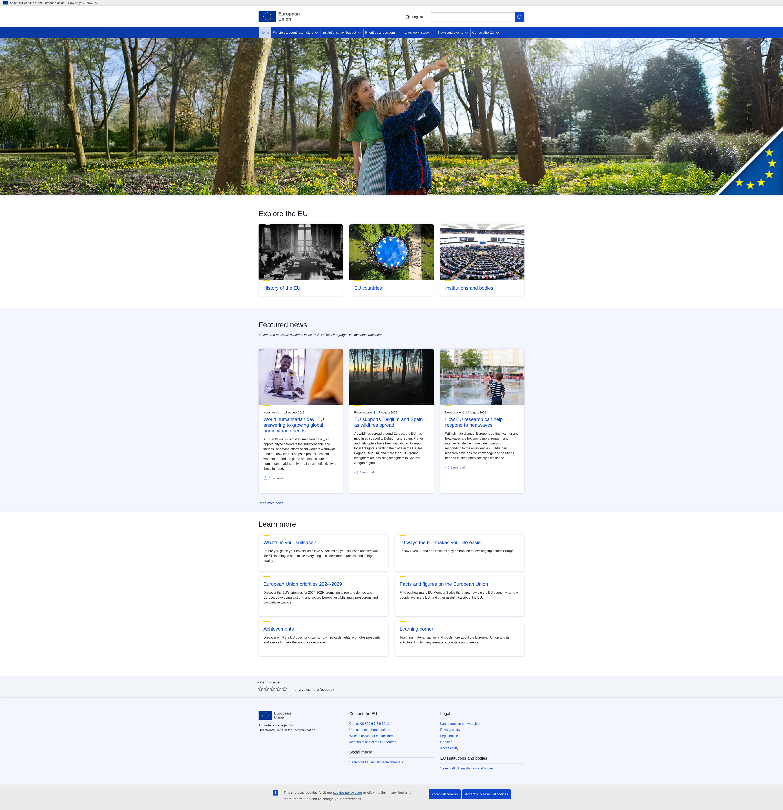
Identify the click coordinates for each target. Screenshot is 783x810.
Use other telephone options (369, 730)
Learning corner (416, 629)
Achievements (278, 629)
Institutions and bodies (469, 288)
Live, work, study (417, 32)
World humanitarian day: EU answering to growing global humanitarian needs (293, 425)
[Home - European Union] (279, 16)
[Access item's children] (317, 32)
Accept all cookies (444, 794)
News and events (450, 32)
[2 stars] (263, 689)
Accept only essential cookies (486, 794)
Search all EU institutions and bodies (467, 768)
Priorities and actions (380, 32)
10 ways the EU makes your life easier (441, 542)
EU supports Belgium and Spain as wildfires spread (388, 422)
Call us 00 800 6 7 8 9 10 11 (369, 723)
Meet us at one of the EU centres (372, 742)
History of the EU (281, 288)
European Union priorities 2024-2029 (302, 584)
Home (264, 32)
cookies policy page (347, 792)
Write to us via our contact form (371, 736)
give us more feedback (316, 689)
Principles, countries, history (293, 32)
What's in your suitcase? (289, 542)
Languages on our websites (460, 723)
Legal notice (449, 736)
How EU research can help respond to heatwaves (474, 422)
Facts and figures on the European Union (444, 584)
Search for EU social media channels (376, 762)
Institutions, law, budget (339, 32)
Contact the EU (483, 32)
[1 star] (260, 689)
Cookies (446, 742)
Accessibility (449, 748)
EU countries (368, 288)
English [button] (417, 17)
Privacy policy (450, 730)
